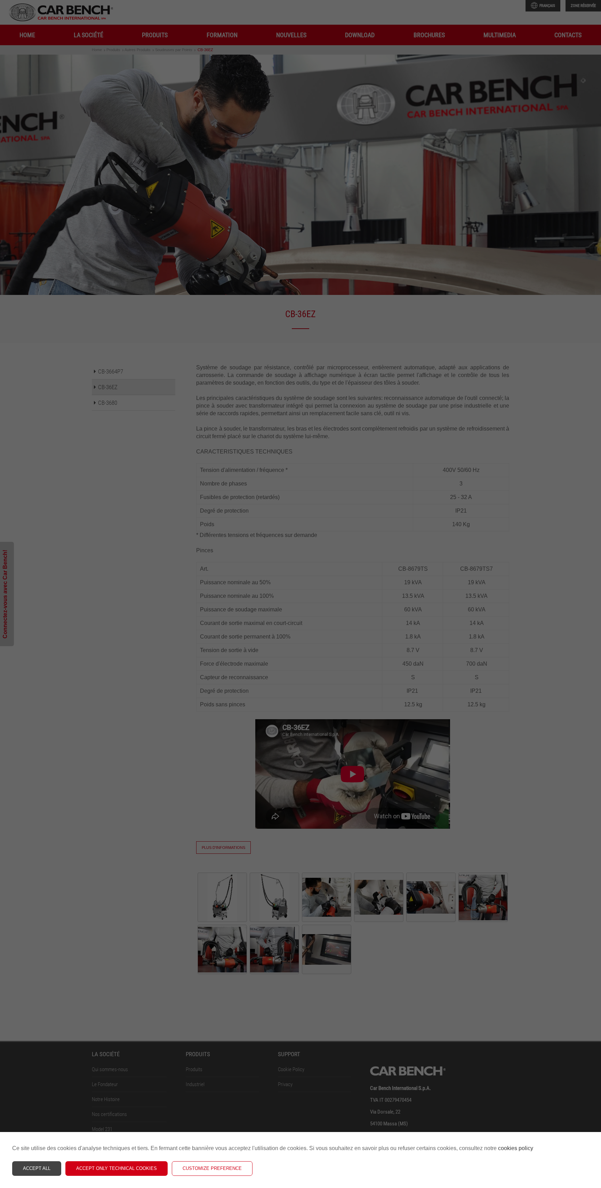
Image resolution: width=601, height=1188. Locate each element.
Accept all (36, 1168)
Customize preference (212, 1168)
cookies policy (515, 1148)
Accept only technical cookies (116, 1168)
